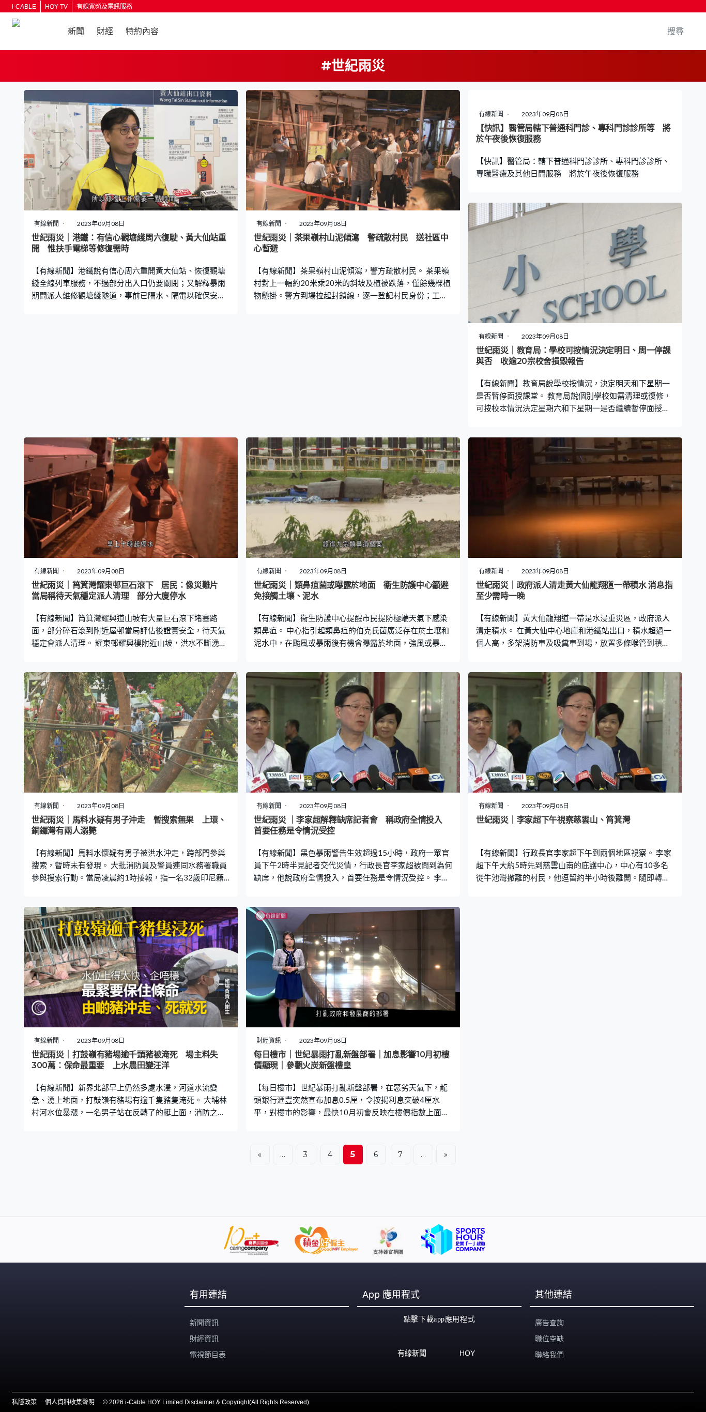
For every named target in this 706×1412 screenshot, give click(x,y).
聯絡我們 (549, 1354)
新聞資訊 (204, 1322)
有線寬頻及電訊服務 (104, 6)
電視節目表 (208, 1354)
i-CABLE (24, 6)
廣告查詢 (549, 1322)
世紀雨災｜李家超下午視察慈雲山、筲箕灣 (553, 820)
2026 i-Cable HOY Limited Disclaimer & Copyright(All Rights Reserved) (209, 1402)
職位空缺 (549, 1338)
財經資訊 (204, 1338)
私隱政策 (24, 1402)
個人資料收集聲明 (70, 1402)
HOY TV (56, 6)
